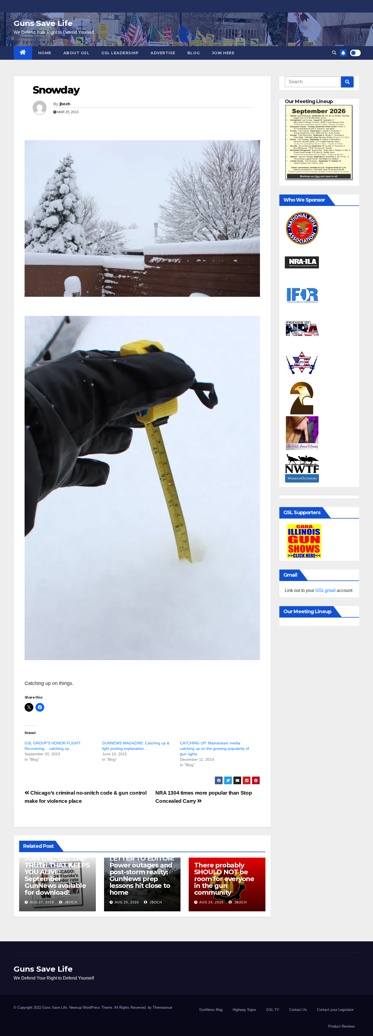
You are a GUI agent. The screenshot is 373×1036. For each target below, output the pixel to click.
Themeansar (162, 1007)
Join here (223, 52)
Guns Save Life (43, 23)
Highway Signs (244, 1010)
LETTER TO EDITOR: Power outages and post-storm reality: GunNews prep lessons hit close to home (141, 875)
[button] (334, 52)
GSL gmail (325, 590)
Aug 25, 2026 (127, 902)
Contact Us (298, 1010)
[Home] (23, 53)
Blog (193, 52)
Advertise (162, 52)
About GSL (76, 52)
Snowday (56, 89)
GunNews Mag (211, 1010)
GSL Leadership (119, 52)
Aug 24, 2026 (211, 902)
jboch (65, 103)
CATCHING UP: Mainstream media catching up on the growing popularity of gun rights (214, 748)
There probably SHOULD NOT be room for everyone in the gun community (224, 878)
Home (44, 52)
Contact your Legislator (335, 1010)
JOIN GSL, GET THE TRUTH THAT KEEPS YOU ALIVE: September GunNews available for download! (57, 875)
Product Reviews (341, 1026)
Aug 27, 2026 (42, 902)
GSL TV (272, 1010)
